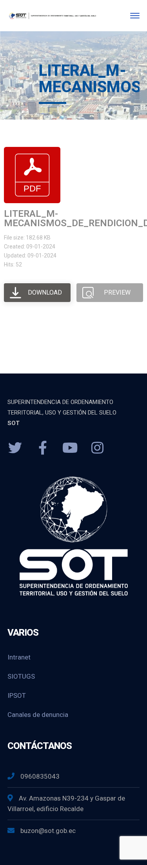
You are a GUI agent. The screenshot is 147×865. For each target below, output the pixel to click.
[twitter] (15, 448)
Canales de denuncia (37, 714)
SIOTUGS (21, 676)
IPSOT (16, 695)
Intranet (19, 657)
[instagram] (97, 448)
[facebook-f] (43, 448)
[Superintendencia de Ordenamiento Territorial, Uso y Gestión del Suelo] (51, 15)
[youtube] (70, 448)
